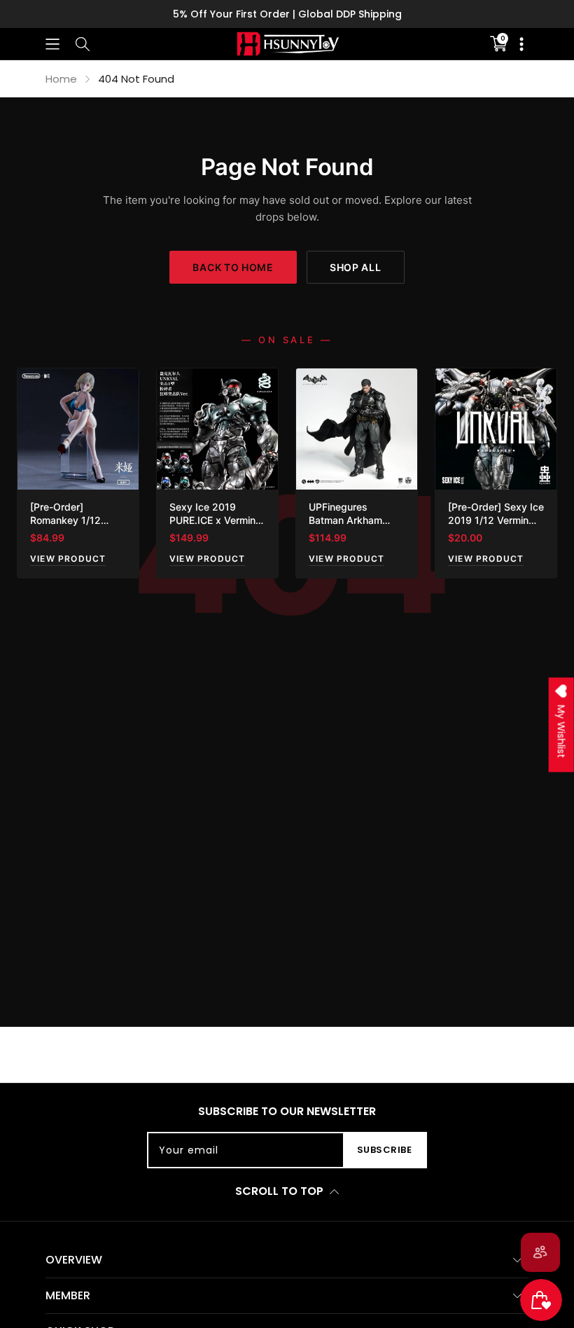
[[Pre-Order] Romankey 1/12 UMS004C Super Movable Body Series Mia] (78, 429)
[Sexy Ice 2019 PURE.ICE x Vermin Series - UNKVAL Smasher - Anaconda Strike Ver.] (217, 429)
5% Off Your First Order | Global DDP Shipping (287, 14)
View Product (68, 558)
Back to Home (232, 267)
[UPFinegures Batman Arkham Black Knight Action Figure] (356, 429)
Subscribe (384, 1149)
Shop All (356, 267)
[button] (52, 43)
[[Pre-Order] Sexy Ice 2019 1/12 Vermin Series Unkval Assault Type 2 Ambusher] (495, 429)
